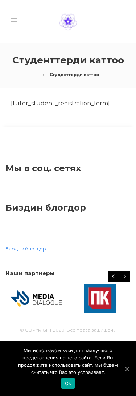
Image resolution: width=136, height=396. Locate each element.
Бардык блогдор (25, 249)
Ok (68, 383)
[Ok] (127, 368)
